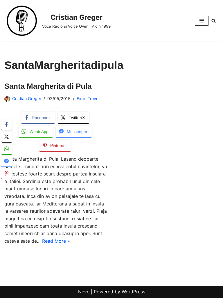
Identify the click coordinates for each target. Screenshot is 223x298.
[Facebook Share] (6, 124)
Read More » (56, 241)
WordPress (133, 292)
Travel (93, 98)
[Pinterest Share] (6, 173)
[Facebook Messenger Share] (6, 161)
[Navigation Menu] (201, 21)
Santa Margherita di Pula (47, 86)
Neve (83, 292)
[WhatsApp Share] (6, 149)
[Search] (213, 21)
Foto (81, 98)
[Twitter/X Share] (6, 137)
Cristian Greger (26, 98)
